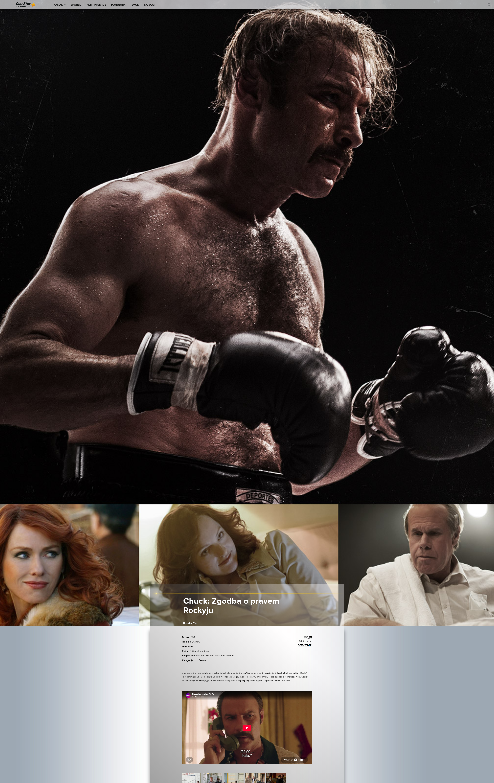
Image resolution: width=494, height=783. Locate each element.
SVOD (135, 5)
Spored (76, 5)
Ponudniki (118, 5)
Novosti (150, 5)
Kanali (58, 5)
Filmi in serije (96, 5)
